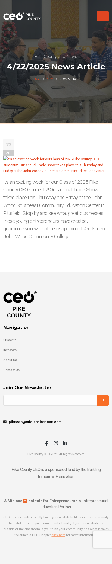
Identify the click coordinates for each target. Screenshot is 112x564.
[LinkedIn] (65, 443)
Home (37, 79)
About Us (10, 360)
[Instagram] (55, 443)
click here (58, 535)
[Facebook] (46, 443)
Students (9, 340)
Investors (10, 350)
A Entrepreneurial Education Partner (56, 504)
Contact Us (11, 370)
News (50, 79)
